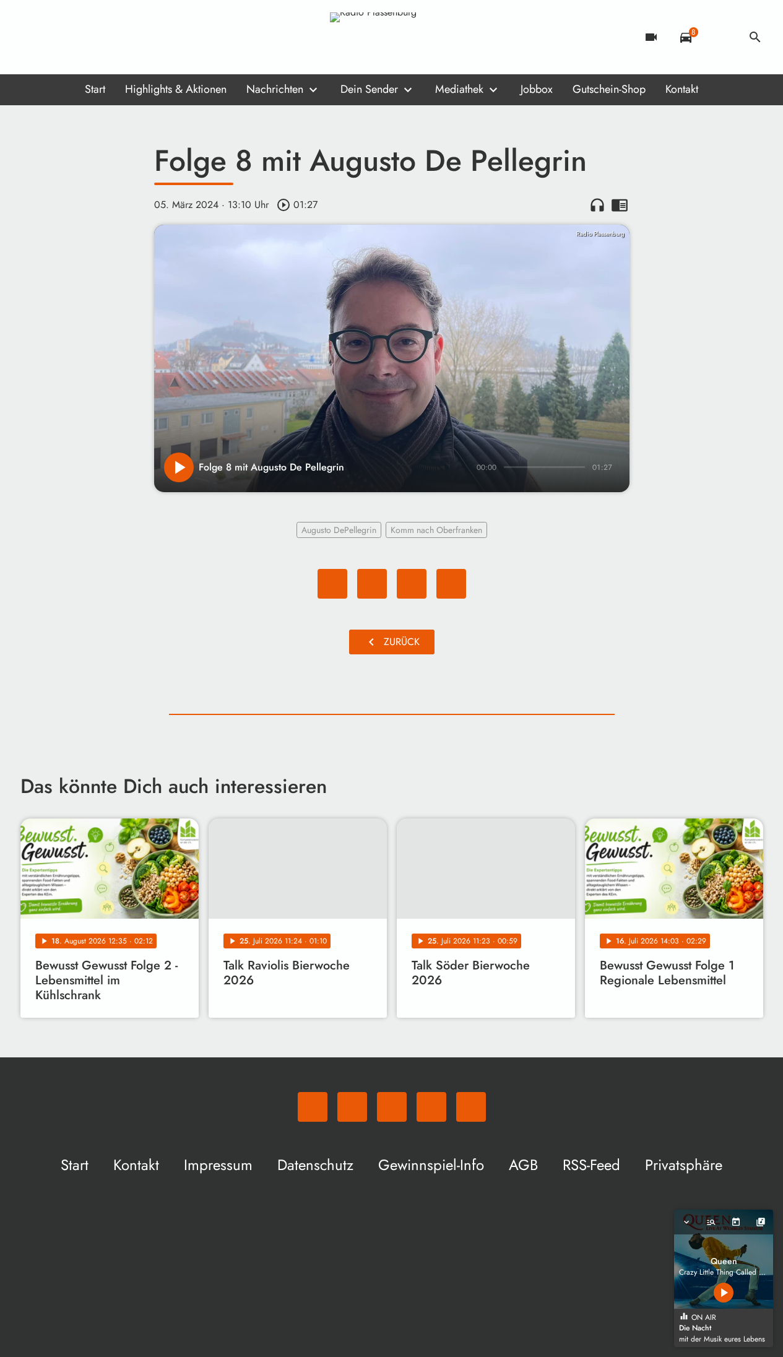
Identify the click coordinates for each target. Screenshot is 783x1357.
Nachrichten (274, 89)
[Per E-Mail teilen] (451, 584)
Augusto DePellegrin (338, 530)
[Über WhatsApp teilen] (411, 584)
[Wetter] (720, 37)
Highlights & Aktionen (176, 89)
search (755, 37)
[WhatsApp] (32, 37)
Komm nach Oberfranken (436, 530)
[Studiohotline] (131, 37)
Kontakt (681, 89)
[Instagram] (82, 37)
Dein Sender (369, 89)
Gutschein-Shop (609, 89)
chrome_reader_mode (619, 205)
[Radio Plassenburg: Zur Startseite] (392, 37)
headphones (597, 205)
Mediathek (459, 89)
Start (95, 89)
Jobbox (537, 89)
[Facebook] (57, 37)
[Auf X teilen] (372, 584)
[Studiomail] (107, 37)
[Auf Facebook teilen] (332, 584)
